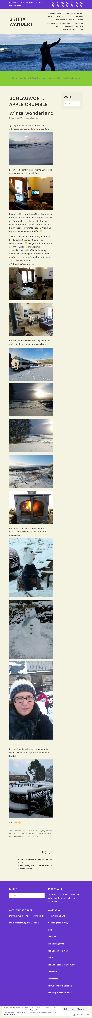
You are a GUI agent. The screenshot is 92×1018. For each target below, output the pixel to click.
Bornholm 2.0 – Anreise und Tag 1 (26, 916)
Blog (50, 17)
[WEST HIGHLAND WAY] (72, 6)
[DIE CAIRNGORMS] (67, 3)
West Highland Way (74, 13)
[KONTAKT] (76, 6)
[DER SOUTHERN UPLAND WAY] (62, 3)
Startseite (53, 27)
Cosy (39, 831)
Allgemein (34, 118)
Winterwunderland (16, 836)
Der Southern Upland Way (58, 23)
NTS (25, 833)
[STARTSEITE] (57, 6)
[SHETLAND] (53, 6)
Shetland (79, 23)
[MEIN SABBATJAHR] (67, 6)
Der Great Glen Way (65, 20)
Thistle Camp (33, 833)
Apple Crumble (31, 831)
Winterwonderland (32, 113)
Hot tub (21, 833)
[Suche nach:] (72, 103)
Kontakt (60, 17)
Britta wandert (21, 21)
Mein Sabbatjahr (54, 13)
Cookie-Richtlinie (9, 1014)
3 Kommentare (32, 836)
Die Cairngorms (76, 17)
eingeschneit (47, 831)
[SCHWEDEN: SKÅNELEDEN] (81, 3)
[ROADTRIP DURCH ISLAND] (72, 3)
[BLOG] (81, 6)
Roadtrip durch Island (73, 30)
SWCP (80, 20)
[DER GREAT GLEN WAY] (57, 3)
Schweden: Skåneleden (72, 27)
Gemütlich (13, 833)
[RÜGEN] (76, 3)
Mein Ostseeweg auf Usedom (24, 922)
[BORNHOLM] (53, 3)
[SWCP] (62, 6)
